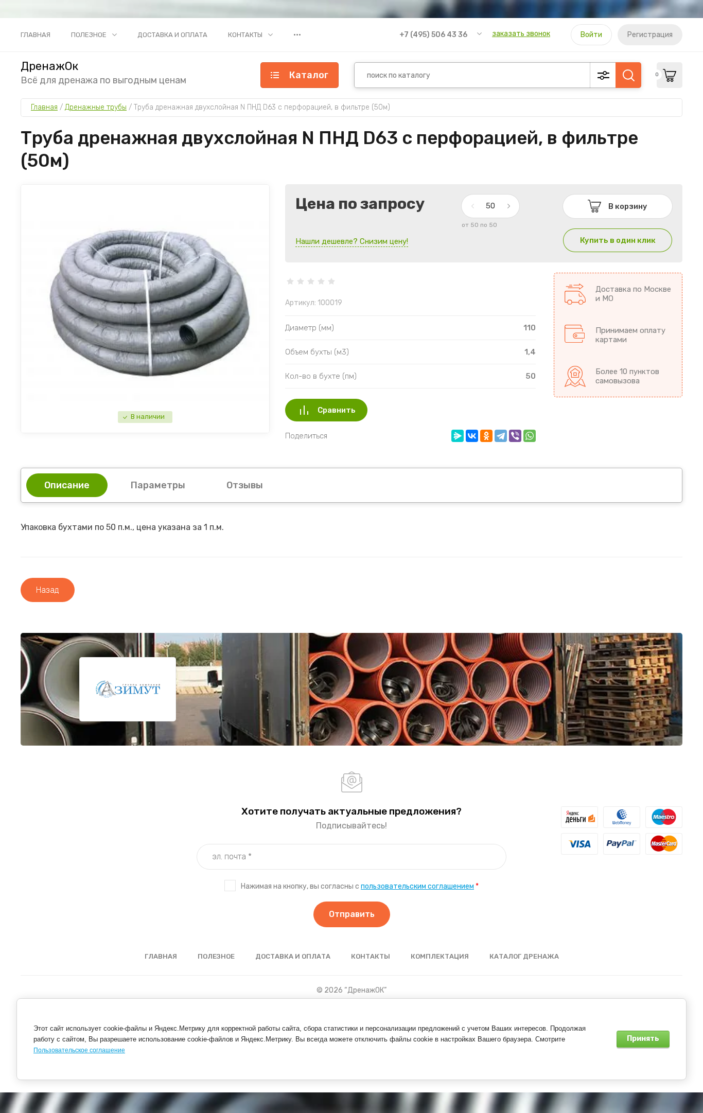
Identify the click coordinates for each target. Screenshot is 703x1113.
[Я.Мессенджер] (457, 436)
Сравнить (337, 410)
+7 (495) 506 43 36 (433, 34)
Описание (67, 485)
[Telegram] (501, 436)
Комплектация (440, 956)
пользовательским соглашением (417, 886)
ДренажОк (49, 66)
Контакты (245, 35)
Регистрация (650, 34)
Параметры (158, 485)
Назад (47, 590)
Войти (591, 34)
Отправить (352, 914)
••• (297, 34)
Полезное (89, 35)
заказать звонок (521, 33)
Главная (35, 35)
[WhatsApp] (529, 436)
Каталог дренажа (524, 956)
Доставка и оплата (172, 35)
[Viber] (515, 436)
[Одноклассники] (486, 436)
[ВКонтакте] (472, 436)
